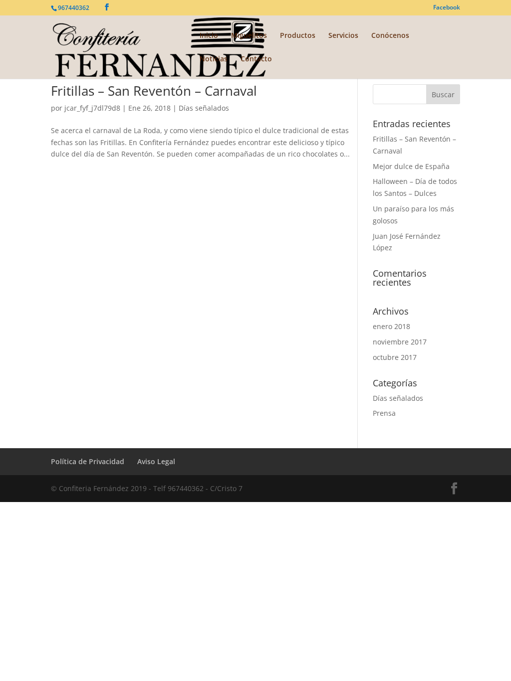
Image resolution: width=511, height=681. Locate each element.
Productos (297, 36)
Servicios (343, 36)
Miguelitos (249, 36)
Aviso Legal (156, 461)
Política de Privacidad (87, 461)
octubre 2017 (395, 357)
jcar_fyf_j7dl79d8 (92, 108)
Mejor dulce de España (411, 166)
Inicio (209, 36)
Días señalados (204, 108)
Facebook (446, 7)
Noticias (214, 59)
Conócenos (390, 36)
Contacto (256, 59)
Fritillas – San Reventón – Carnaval (154, 91)
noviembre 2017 (400, 341)
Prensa (384, 413)
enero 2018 (391, 326)
